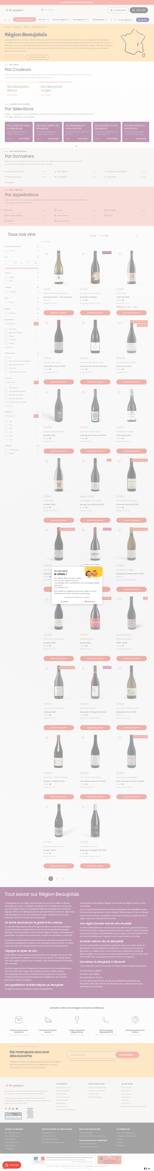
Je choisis (64, 601)
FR (149, 1168)
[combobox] (147, 1168)
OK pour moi (89, 601)
